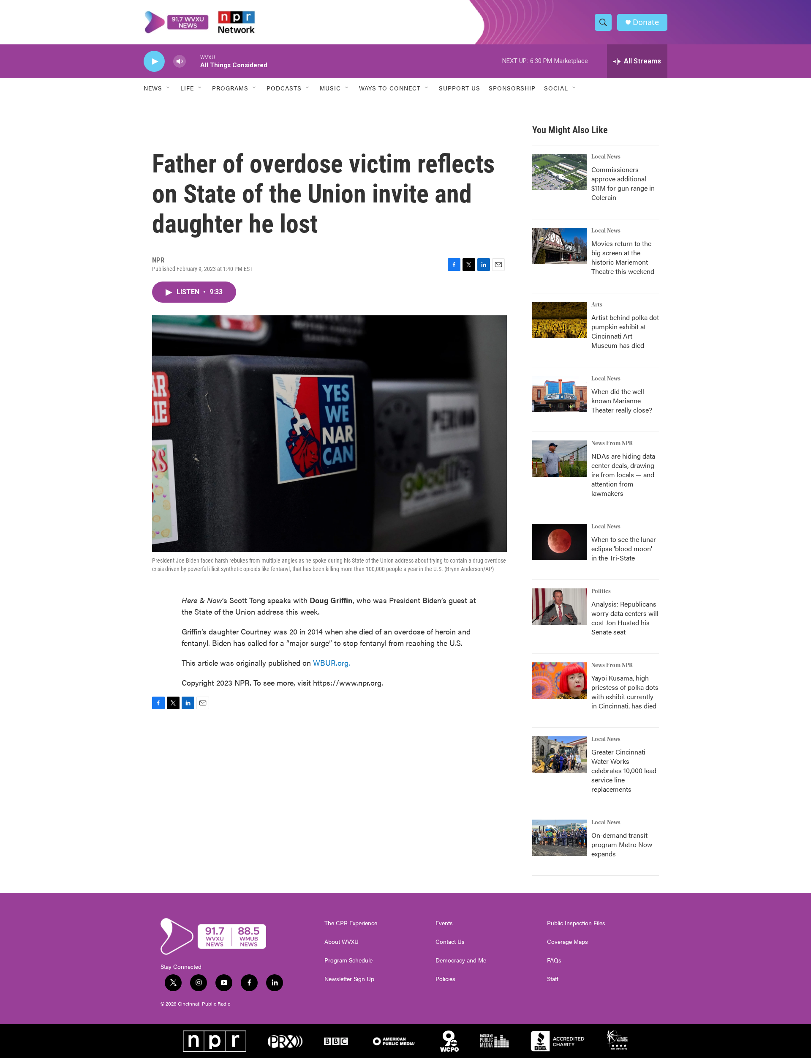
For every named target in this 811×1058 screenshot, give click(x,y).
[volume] (179, 61)
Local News (605, 156)
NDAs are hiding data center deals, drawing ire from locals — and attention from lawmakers (623, 474)
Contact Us (450, 941)
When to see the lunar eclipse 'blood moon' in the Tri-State (623, 548)
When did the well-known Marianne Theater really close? (621, 400)
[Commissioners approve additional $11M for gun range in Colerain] (559, 172)
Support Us (459, 88)
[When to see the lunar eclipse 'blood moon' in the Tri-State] (559, 542)
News (153, 88)
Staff (552, 979)
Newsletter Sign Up (349, 979)
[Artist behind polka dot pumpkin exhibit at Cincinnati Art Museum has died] (559, 320)
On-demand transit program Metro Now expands (621, 844)
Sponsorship (512, 88)
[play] (154, 61)
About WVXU (341, 941)
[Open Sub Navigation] (168, 88)
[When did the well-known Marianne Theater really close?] (559, 394)
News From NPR (612, 443)
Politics (601, 591)
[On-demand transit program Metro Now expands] (559, 838)
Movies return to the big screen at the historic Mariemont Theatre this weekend (622, 257)
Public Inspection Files (576, 923)
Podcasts (284, 88)
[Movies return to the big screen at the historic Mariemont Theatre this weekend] (559, 246)
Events (444, 923)
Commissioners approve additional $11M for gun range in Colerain (623, 183)
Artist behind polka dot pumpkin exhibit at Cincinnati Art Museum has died (625, 331)
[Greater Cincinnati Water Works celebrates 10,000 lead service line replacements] (559, 754)
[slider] (193, 61)
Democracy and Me (460, 960)
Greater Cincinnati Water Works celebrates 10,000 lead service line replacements (623, 770)
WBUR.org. (331, 662)
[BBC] (336, 1041)
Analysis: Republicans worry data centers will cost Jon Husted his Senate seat (625, 618)
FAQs (554, 960)
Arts (596, 304)
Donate (646, 22)
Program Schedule (348, 960)
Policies (445, 979)
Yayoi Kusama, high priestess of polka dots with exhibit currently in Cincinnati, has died (625, 692)
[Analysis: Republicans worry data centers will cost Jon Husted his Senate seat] (559, 606)
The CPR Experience (350, 923)
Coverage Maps (567, 941)
